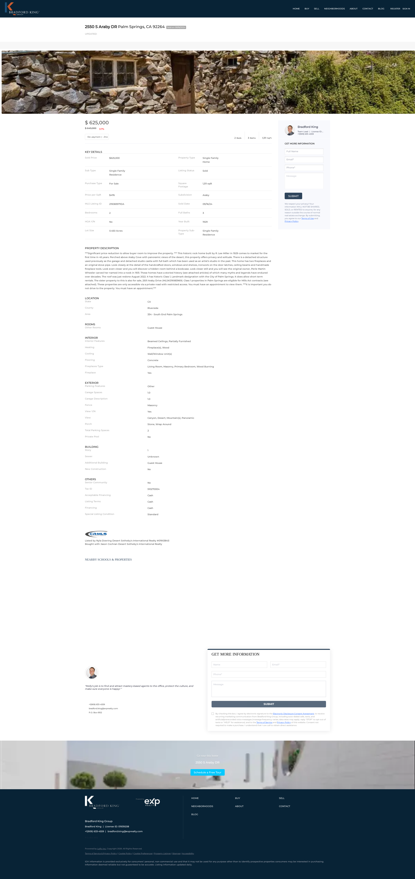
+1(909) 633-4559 (306, 134)
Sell (316, 8)
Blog (381, 8)
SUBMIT (269, 704)
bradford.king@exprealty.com (103, 708)
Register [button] (395, 8)
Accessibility (188, 853)
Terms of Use (307, 218)
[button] (212, 798)
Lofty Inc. (101, 848)
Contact (367, 8)
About (354, 8)
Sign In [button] (406, 8)
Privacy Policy (291, 221)
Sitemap (176, 853)
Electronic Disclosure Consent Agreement (293, 713)
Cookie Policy (125, 853)
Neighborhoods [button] (334, 8)
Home (296, 8)
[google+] (98, 870)
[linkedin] (89, 870)
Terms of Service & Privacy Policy (101, 853)
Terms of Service (264, 722)
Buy (307, 8)
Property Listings (162, 853)
